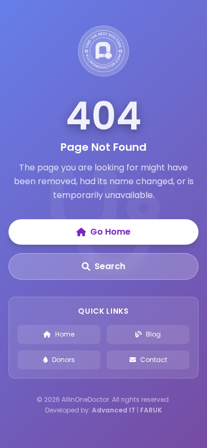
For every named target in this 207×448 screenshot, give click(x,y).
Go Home (110, 232)
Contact (153, 359)
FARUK (151, 410)
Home (64, 334)
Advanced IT (113, 410)
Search (109, 266)
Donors (63, 359)
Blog (153, 334)
